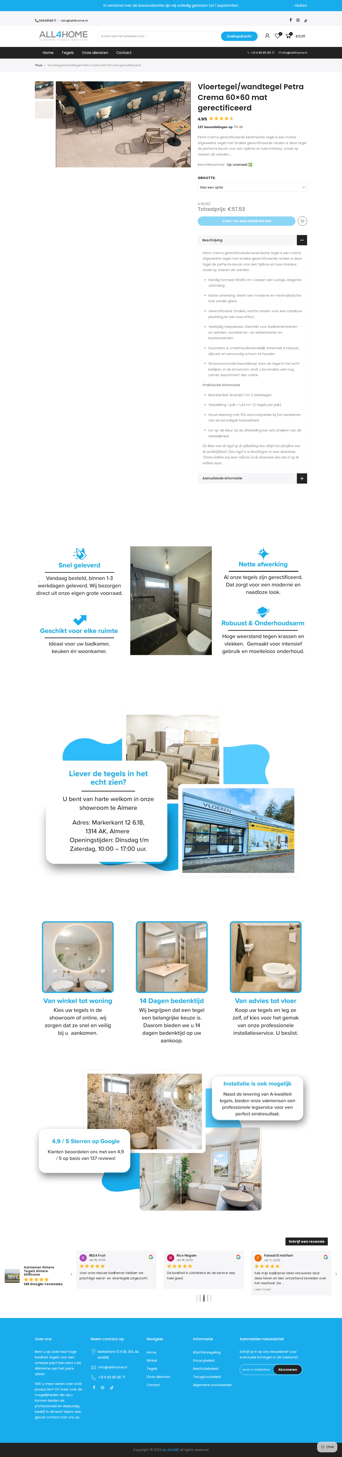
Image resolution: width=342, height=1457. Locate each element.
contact (53, 1417)
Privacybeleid (204, 1360)
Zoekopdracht (239, 36)
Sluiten (43, 5)
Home (48, 52)
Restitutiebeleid (205, 1368)
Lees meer (88, 1289)
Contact (124, 52)
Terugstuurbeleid (207, 1376)
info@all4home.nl (294, 53)
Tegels (68, 52)
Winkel (152, 1360)
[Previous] (64, 124)
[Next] (182, 124)
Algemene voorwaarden (212, 1385)
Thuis (39, 65)
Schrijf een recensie (307, 1241)
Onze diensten (95, 52)
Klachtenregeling (207, 1352)
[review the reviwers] (151, 1258)
